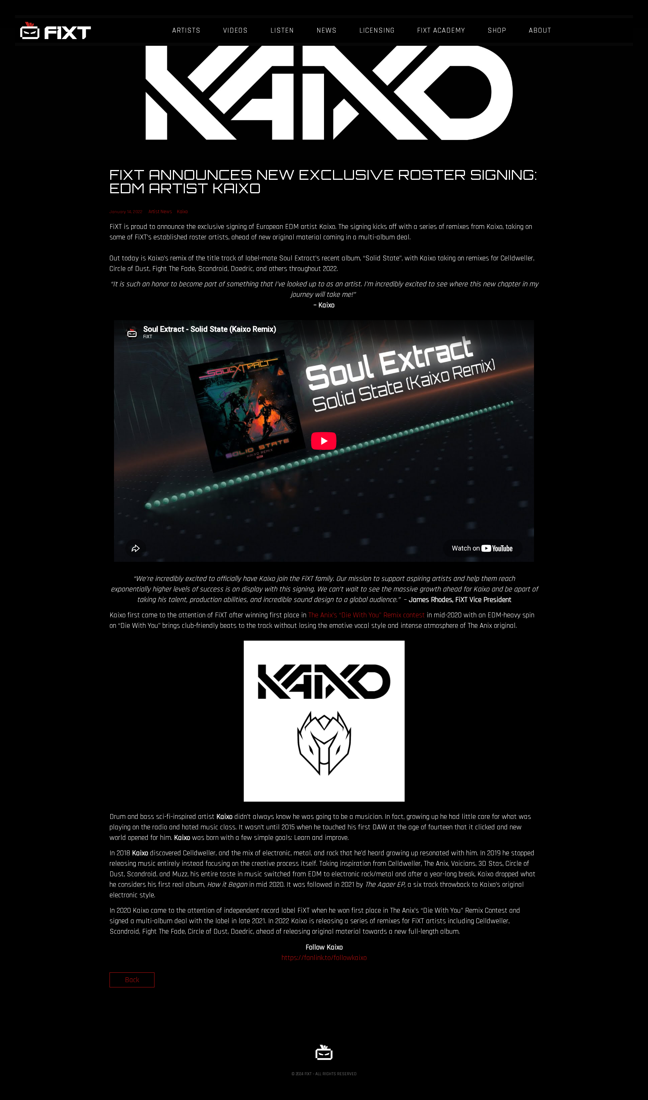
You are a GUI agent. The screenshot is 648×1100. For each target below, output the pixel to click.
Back (132, 980)
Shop (497, 30)
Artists (186, 30)
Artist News (160, 212)
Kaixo (182, 212)
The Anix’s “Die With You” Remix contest (366, 615)
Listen (282, 30)
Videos (235, 30)
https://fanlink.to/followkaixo (324, 958)
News (326, 30)
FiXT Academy (441, 30)
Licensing (376, 30)
